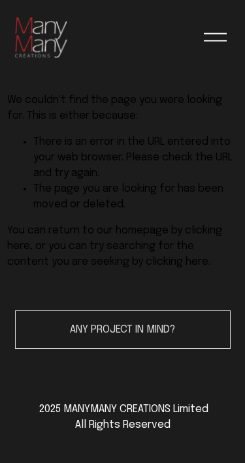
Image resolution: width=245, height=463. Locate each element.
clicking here (177, 261)
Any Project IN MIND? (122, 329)
